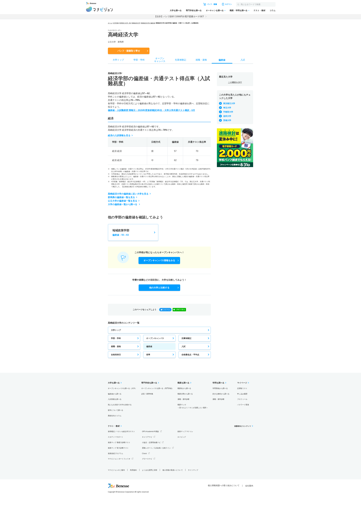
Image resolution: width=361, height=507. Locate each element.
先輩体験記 (186, 338)
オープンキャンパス (155, 338)
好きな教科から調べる (221, 394)
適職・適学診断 (183, 399)
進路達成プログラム (115, 453)
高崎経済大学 (136, 23)
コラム (273, 10)
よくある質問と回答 (149, 470)
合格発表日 (116, 354)
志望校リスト (242, 388)
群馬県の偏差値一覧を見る (121, 197)
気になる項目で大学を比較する (120, 405)
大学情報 (116, 23)
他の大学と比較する (159, 287)
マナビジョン (99, 9)
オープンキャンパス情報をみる (159, 260)
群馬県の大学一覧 (125, 23)
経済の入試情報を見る (119, 135)
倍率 (148, 354)
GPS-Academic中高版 (150, 431)
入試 (183, 346)
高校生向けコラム (114, 416)
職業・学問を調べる (238, 10)
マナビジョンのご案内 (116, 470)
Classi (144, 453)
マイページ (242, 383)
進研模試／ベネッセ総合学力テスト (121, 431)
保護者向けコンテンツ (242, 426)
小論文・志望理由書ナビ (151, 442)
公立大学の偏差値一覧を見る (122, 201)
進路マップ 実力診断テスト (118, 448)
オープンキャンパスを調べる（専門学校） (157, 388)
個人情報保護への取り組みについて (223, 485)
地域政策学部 (120, 232)
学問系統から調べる (220, 388)
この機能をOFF (235, 82)
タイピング (181, 437)
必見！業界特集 (147, 394)
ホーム (110, 23)
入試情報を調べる (114, 399)
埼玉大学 (227, 108)
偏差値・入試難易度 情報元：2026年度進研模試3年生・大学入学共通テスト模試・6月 (151, 110)
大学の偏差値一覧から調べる (123, 204)
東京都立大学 (229, 103)
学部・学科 (116, 338)
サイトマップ (193, 470)
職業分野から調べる (185, 394)
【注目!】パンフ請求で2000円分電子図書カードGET (179, 16)
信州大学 (227, 116)
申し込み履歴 (242, 394)
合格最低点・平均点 (190, 354)
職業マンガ (193, 406)
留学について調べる (115, 410)
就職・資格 (116, 346)
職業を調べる (183, 383)
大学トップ (116, 330)
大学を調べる (176, 10)
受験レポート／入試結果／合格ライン (156, 448)
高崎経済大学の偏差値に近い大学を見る (128, 194)
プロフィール (242, 399)
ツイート (166, 309)
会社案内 (249, 486)
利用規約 (133, 470)
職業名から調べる (184, 388)
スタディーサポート (115, 437)
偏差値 (149, 346)
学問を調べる (218, 383)
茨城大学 (227, 120)
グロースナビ (147, 459)
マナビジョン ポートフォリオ (119, 459)
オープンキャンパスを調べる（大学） (122, 388)
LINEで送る (180, 309)
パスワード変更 (243, 405)
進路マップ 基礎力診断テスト (119, 442)
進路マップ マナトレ (185, 431)
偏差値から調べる (114, 394)
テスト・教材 (259, 10)
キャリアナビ (147, 437)
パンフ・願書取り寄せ (128, 51)
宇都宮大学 (228, 112)
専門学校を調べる (194, 10)
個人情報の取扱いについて (172, 470)
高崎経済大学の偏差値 (148, 23)
